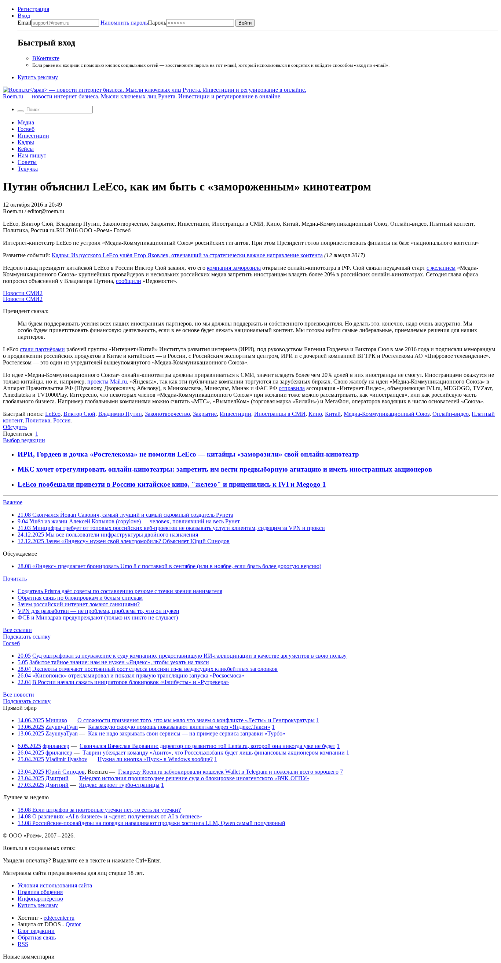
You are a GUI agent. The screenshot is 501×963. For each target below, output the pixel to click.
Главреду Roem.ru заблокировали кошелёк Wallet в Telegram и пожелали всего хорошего (228, 771)
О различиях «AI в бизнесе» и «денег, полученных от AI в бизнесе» (110, 816)
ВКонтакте (45, 58)
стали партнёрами (42, 349)
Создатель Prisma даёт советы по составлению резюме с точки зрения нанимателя (120, 591)
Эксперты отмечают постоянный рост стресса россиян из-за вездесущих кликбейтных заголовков (155, 669)
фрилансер (56, 746)
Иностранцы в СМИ (280, 414)
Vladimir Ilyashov (66, 759)
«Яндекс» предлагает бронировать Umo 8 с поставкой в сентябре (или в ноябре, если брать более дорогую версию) (169, 566)
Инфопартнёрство (40, 898)
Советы (27, 162)
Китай (333, 414)
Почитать (15, 578)
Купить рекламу (38, 77)
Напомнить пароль (124, 22)
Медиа (26, 122)
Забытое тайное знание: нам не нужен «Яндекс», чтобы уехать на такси (119, 662)
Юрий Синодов (65, 771)
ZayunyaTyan (61, 727)
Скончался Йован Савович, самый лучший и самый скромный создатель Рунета (125, 515)
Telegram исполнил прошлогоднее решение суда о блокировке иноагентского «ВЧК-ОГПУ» (194, 778)
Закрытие (205, 414)
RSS (23, 944)
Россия (61, 420)
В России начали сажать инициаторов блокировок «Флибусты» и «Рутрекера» (130, 682)
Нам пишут (32, 155)
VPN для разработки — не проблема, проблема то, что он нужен (98, 611)
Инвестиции (33, 135)
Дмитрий (57, 778)
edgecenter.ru (59, 918)
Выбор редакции (24, 440)
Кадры (26, 142)
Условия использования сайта (55, 885)
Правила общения (40, 892)
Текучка (28, 169)
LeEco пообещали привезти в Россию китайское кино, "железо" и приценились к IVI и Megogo (170, 484)
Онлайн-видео (450, 414)
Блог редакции (36, 931)
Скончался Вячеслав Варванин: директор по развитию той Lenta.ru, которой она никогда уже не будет (207, 746)
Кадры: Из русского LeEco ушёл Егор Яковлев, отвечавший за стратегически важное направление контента (187, 255)
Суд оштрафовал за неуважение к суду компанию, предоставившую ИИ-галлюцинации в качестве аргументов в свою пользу (189, 656)
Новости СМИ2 (23, 293)
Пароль (133, 22)
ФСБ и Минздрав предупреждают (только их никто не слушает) (98, 617)
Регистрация (33, 9)
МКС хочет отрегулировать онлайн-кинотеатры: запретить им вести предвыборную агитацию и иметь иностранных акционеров (225, 469)
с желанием (441, 268)
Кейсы (26, 149)
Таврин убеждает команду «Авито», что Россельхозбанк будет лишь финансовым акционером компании (214, 752)
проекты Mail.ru (107, 381)
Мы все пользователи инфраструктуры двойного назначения (108, 534)
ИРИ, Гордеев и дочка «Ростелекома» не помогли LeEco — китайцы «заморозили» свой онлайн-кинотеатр (188, 454)
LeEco (53, 414)
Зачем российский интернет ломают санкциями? (79, 604)
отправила (292, 388)
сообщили (128, 281)
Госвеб (26, 129)
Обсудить (15, 427)
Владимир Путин (120, 414)
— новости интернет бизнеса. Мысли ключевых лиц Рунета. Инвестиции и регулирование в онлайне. (142, 96)
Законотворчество (167, 414)
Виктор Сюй (79, 414)
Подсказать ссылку (27, 636)
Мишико (56, 720)
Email (24, 22)
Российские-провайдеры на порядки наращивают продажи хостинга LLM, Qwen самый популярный (151, 823)
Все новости (18, 694)
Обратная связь (37, 937)
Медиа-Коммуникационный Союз (386, 414)
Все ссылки (17, 630)
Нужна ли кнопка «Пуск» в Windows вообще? (155, 759)
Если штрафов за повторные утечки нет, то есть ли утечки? (99, 810)
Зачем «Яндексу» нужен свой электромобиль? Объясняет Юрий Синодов (124, 541)
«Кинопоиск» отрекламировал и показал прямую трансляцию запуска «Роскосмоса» (138, 675)
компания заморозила (234, 268)
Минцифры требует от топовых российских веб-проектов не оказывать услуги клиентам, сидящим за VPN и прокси (171, 528)
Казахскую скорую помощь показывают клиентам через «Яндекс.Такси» (179, 727)
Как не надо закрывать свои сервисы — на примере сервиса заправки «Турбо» (186, 733)
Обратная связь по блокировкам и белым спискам (80, 598)
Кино (315, 414)
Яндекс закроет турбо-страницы (119, 785)
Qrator (73, 924)
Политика (37, 420)
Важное (12, 502)
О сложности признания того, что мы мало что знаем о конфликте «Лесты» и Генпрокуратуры (196, 720)
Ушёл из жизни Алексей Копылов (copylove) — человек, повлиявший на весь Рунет (129, 521)
